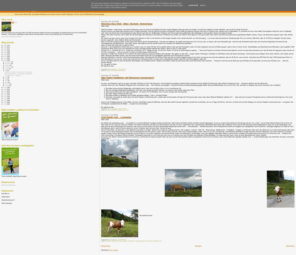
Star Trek (126, 110)
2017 (5, 87)
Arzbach (113, 241)
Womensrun (122, 70)
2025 (5, 47)
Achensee (108, 241)
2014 (5, 93)
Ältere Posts (290, 246)
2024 (5, 49)
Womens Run (114, 70)
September (8, 67)
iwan (15, 22)
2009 (5, 102)
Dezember (8, 62)
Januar (7, 85)
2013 (5, 95)
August (7, 68)
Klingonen (120, 110)
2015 (5, 91)
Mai (6, 79)
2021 (5, 54)
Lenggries (124, 241)
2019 (5, 58)
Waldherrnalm (157, 241)
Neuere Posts (105, 246)
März (6, 82)
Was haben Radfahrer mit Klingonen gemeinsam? (127, 77)
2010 (5, 100)
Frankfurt (107, 70)
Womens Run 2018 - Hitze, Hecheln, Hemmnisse (127, 23)
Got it (203, 5)
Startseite (198, 246)
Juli (6, 70)
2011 (5, 98)
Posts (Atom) (113, 250)
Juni (6, 77)
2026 (5, 45)
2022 (5, 52)
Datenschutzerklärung (8, 185)
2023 (5, 51)
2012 (5, 96)
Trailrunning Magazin (140, 241)
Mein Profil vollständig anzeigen (12, 36)
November (8, 63)
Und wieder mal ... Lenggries (116, 117)
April (6, 80)
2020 (5, 56)
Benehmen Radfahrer (111, 110)
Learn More (193, 5)
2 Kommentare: (122, 69)
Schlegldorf (131, 241)
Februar (7, 84)
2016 (5, 89)
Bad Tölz (118, 241)
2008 (5, 104)
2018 (5, 60)
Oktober (7, 65)
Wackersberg (149, 241)
